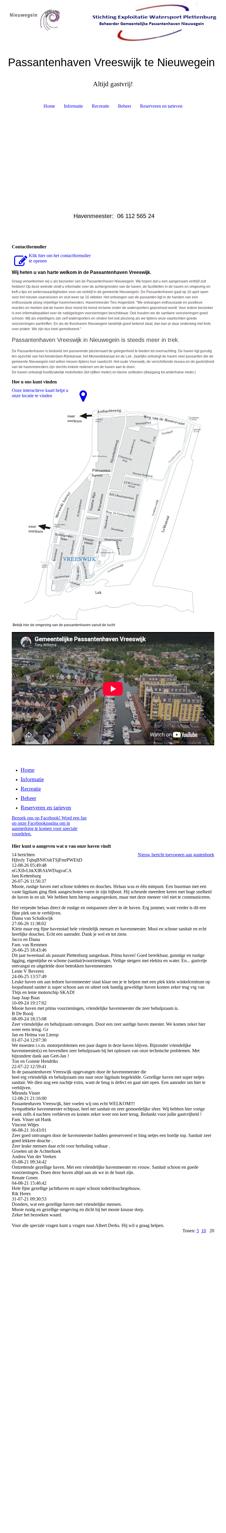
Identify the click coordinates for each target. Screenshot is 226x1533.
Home (49, 106)
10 (203, 1230)
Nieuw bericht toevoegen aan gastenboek (176, 854)
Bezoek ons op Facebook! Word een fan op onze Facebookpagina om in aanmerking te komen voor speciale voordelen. (49, 825)
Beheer (124, 106)
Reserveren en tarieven (161, 106)
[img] (113, 22)
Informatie (73, 106)
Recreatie (100, 106)
